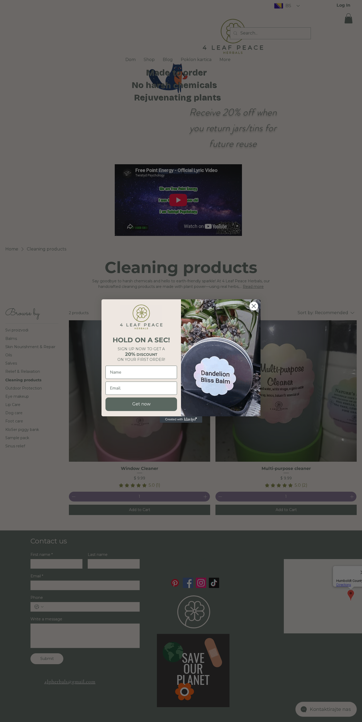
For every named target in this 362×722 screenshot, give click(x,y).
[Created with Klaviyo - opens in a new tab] (181, 419)
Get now (141, 404)
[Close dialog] (253, 306)
